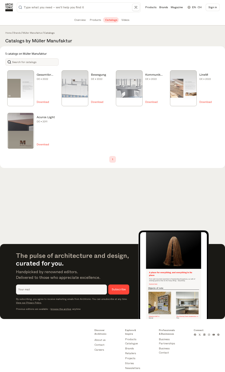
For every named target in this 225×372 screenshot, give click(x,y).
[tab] (79, 20)
